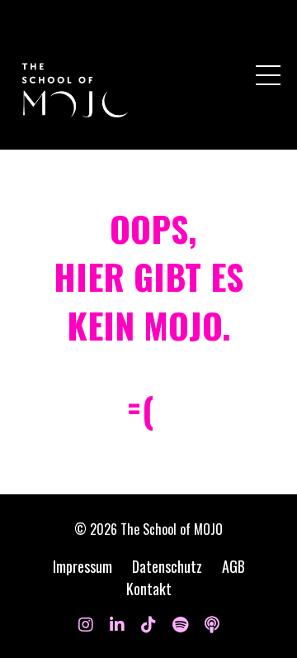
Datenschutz (167, 566)
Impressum (82, 566)
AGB (233, 566)
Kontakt (149, 588)
